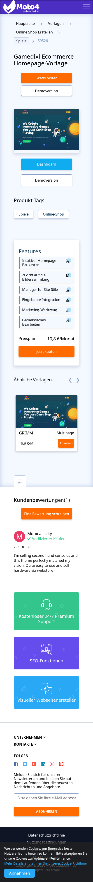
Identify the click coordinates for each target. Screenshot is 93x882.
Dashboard (46, 164)
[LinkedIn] (43, 764)
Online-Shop (53, 214)
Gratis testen (46, 78)
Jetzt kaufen (46, 351)
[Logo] (18, 7)
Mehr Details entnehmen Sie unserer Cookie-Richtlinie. (46, 863)
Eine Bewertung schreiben (46, 513)
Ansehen (66, 443)
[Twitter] (25, 764)
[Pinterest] (61, 764)
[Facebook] (16, 764)
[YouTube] (34, 764)
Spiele (21, 40)
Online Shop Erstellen (34, 32)
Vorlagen (56, 23)
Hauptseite (25, 23)
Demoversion (46, 90)
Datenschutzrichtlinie (46, 835)
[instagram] (52, 764)
